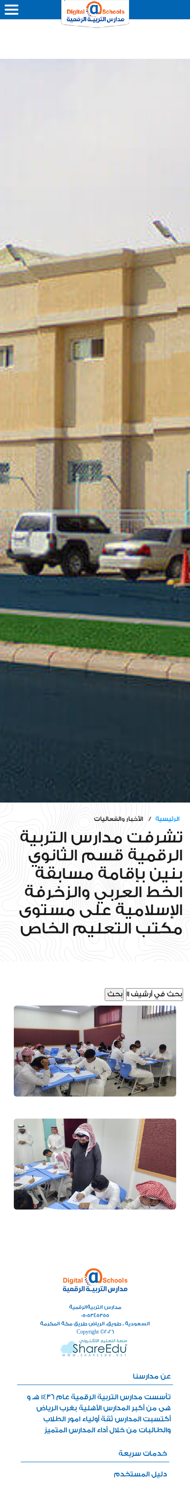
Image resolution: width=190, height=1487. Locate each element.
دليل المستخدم (140, 1474)
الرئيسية (167, 819)
